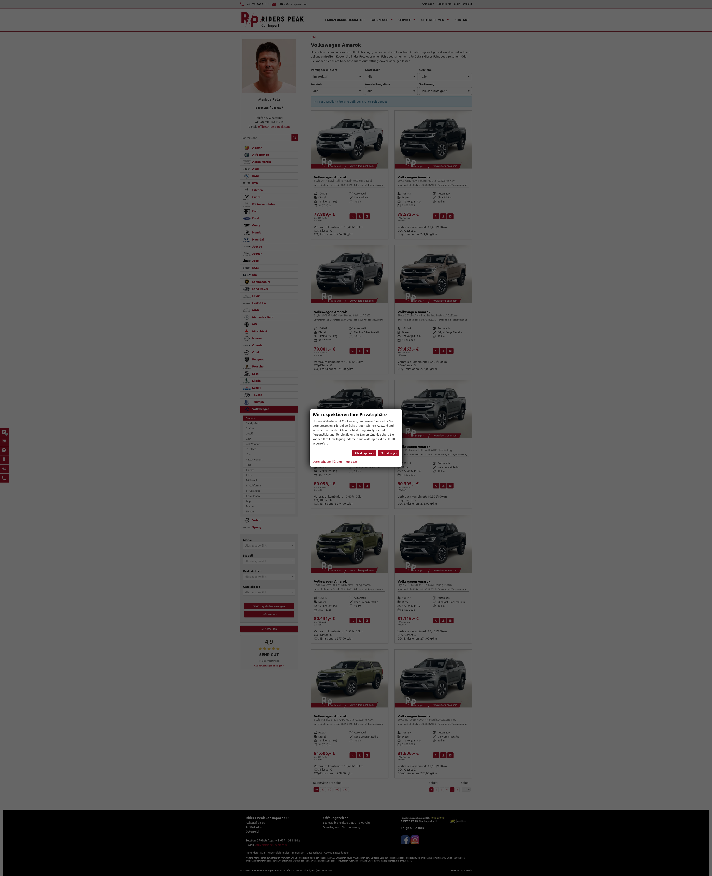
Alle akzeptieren (364, 453)
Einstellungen (389, 453)
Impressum (352, 461)
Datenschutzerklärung (327, 461)
